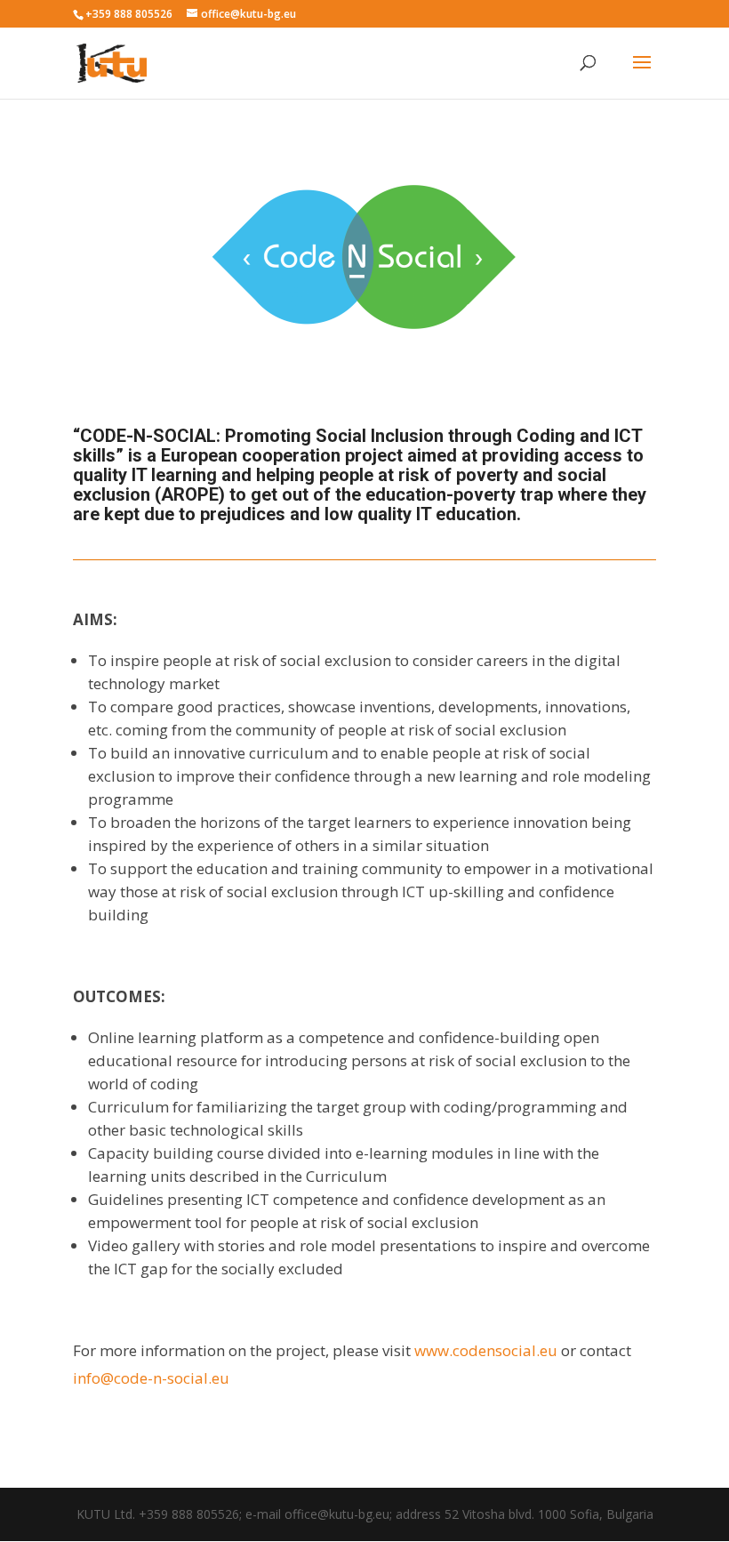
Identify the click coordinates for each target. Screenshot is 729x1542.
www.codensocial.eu (485, 1350)
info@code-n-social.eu (151, 1378)
